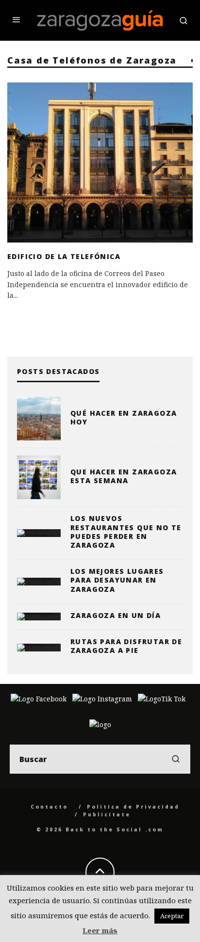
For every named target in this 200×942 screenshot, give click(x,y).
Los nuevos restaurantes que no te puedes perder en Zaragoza (126, 532)
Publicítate (107, 814)
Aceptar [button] (171, 915)
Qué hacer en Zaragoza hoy (123, 417)
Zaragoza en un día (115, 615)
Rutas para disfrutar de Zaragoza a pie (126, 646)
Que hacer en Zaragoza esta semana (123, 476)
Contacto (49, 806)
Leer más (100, 930)
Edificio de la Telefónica (63, 256)
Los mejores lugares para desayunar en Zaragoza (117, 580)
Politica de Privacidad (133, 806)
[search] (175, 759)
